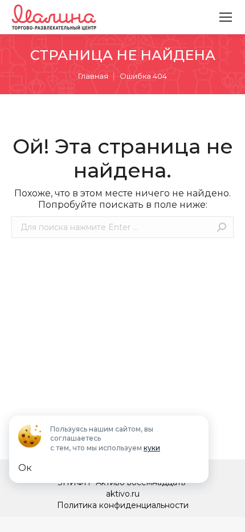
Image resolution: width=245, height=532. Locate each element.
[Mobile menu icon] (226, 17)
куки (152, 448)
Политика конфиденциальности (123, 505)
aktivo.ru (123, 494)
